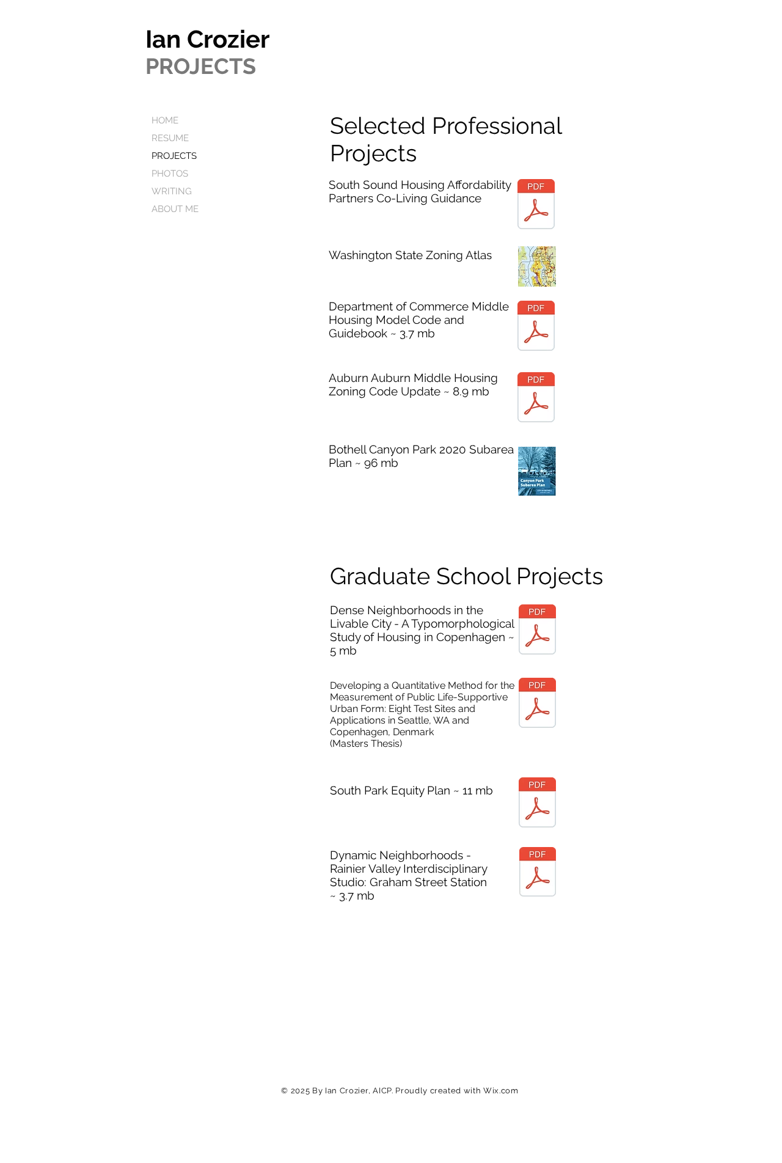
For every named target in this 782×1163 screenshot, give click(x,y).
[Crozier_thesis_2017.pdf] (537, 704)
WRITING (172, 191)
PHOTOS (170, 173)
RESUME (170, 138)
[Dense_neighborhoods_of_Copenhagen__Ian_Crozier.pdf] (537, 631)
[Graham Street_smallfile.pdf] (537, 873)
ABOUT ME (175, 209)
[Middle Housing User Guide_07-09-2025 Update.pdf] (536, 327)
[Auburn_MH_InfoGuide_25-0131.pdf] (536, 399)
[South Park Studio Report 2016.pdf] (537, 804)
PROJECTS (174, 155)
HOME (165, 120)
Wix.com (501, 1090)
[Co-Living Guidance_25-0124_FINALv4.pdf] (536, 205)
